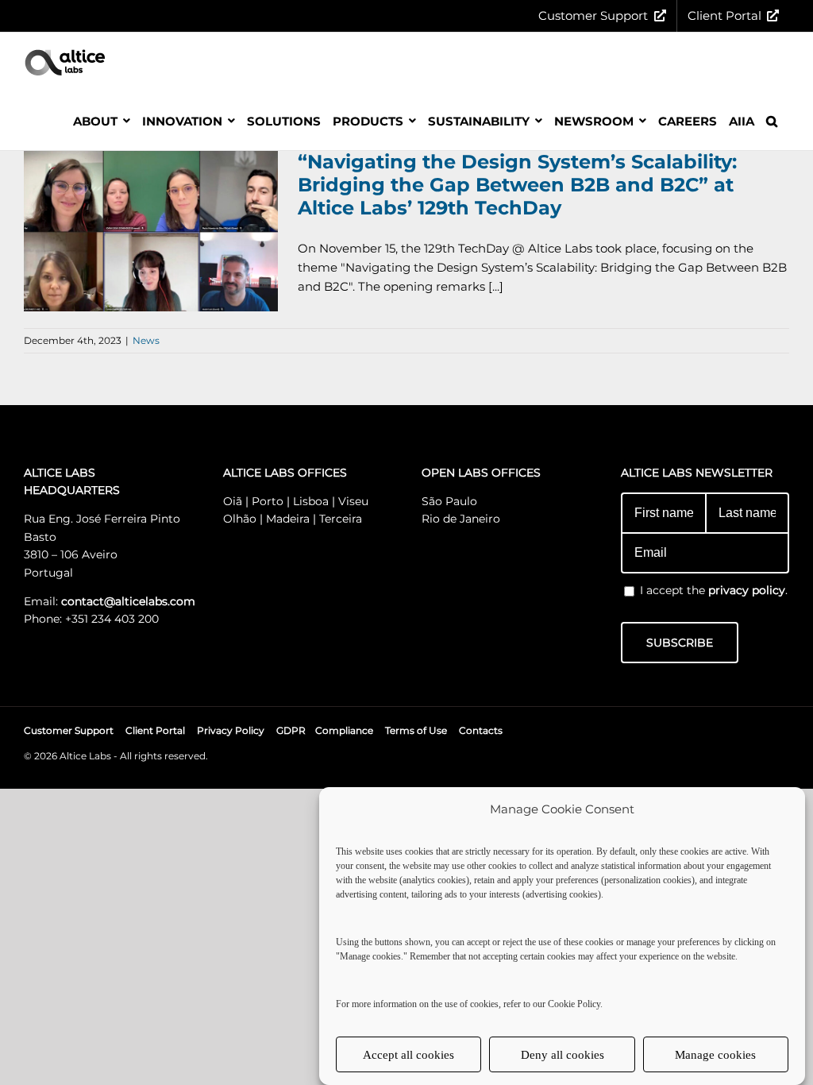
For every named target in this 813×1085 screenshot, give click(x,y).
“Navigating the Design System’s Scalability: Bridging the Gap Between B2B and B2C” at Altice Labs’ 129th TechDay (517, 184)
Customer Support (69, 730)
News (146, 340)
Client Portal (155, 730)
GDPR (291, 730)
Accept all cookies (408, 1054)
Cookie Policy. (575, 1004)
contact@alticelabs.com (128, 601)
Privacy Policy (230, 730)
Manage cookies (715, 1054)
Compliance (344, 730)
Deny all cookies (562, 1054)
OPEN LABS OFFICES (481, 472)
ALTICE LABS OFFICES (285, 472)
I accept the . (714, 590)
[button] (771, 120)
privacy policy (746, 590)
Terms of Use (416, 730)
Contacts (481, 730)
